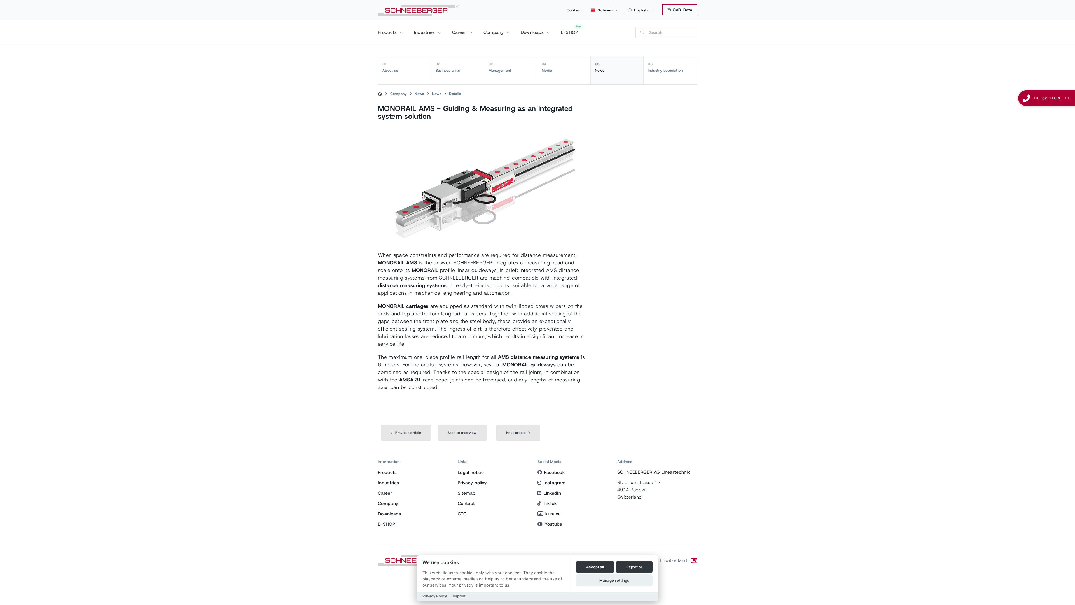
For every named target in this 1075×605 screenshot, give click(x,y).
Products (388, 32)
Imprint (459, 596)
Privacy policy (472, 483)
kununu (553, 514)
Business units (448, 67)
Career (460, 32)
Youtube (553, 524)
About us (390, 67)
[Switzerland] (380, 93)
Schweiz (605, 10)
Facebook (554, 472)
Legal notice (471, 472)
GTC (462, 514)
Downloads (533, 32)
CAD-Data (682, 9)
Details (455, 93)
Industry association (665, 67)
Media (547, 67)
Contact (574, 10)
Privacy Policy (434, 596)
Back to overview (462, 433)
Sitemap (466, 493)
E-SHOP (569, 32)
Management (500, 67)
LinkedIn (552, 493)
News (599, 67)
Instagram (554, 483)
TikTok (550, 503)
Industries (425, 32)
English (641, 10)
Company (494, 32)
